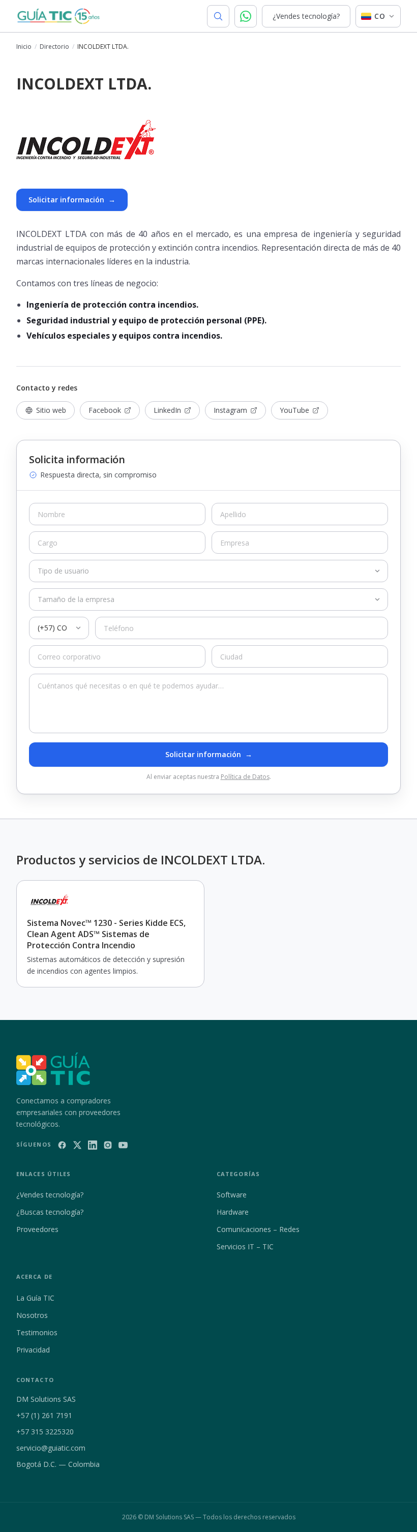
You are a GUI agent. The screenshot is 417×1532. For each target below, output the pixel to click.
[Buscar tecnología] (218, 16)
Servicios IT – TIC (245, 1246)
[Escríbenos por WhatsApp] (245, 16)
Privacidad (33, 1350)
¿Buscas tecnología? (49, 1212)
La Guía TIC (35, 1298)
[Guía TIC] (58, 16)
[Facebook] (62, 1145)
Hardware (233, 1212)
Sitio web (51, 410)
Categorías (238, 1174)
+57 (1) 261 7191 (44, 1415)
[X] (77, 1145)
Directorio (54, 47)
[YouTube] (123, 1145)
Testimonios (36, 1332)
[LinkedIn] (92, 1145)
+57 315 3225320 (45, 1431)
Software (232, 1194)
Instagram (230, 410)
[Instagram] (107, 1145)
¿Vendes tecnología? (306, 16)
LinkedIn (167, 410)
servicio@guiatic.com (50, 1448)
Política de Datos (245, 776)
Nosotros (32, 1315)
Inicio (24, 47)
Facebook (104, 410)
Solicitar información (71, 199)
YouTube (294, 410)
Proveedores (37, 1229)
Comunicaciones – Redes (258, 1229)
